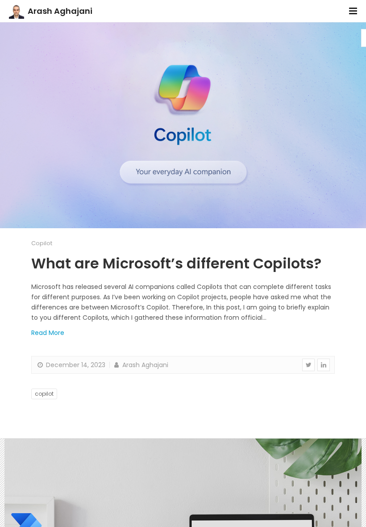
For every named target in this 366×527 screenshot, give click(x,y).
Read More (47, 332)
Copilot (41, 243)
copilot (44, 393)
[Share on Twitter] (308, 365)
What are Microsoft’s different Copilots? (176, 263)
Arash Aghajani (60, 11)
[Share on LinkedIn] (323, 365)
